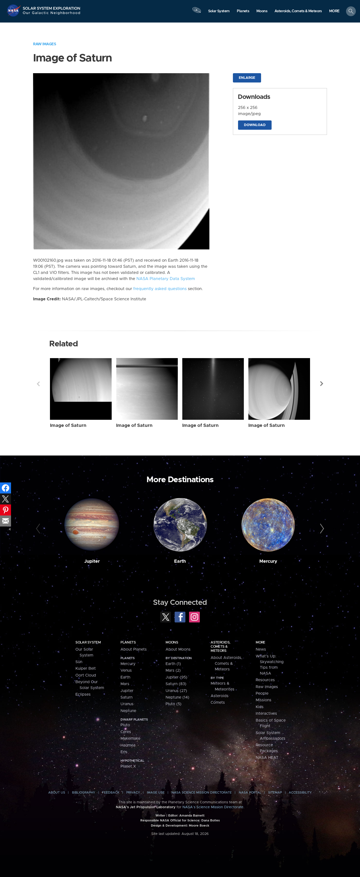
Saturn (126, 697)
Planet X (128, 766)
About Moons (178, 649)
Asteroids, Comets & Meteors (220, 647)
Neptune (128, 711)
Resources (265, 680)
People (262, 693)
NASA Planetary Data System (165, 279)
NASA (14, 10)
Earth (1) (173, 664)
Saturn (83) (176, 684)
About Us (56, 792)
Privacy (133, 792)
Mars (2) (173, 670)
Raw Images (44, 44)
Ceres (125, 732)
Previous (38, 384)
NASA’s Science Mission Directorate (212, 807)
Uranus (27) (176, 691)
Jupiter (92, 561)
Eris (123, 752)
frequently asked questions (160, 289)
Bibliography (83, 792)
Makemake (130, 738)
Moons (172, 642)
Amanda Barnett (191, 815)
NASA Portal (250, 792)
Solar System (88, 642)
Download (255, 125)
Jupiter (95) (176, 677)
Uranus (126, 704)
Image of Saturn (68, 425)
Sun (78, 662)
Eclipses (83, 694)
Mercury (268, 561)
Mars (124, 684)
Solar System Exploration (52, 7)
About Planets (133, 649)
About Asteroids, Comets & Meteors (226, 663)
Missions (263, 700)
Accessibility (300, 792)
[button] (334, 11)
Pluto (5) (173, 704)
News (261, 649)
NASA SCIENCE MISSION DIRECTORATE (201, 792)
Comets (218, 702)
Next (321, 384)
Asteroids (219, 696)
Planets (128, 642)
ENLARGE (247, 78)
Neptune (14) (177, 697)
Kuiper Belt (85, 668)
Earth (180, 561)
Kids (260, 707)
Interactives (266, 713)
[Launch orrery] (197, 12)
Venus (126, 670)
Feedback (110, 792)
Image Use (156, 792)
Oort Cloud (85, 675)
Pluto (125, 725)
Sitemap (275, 792)
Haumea (127, 745)
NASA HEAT (267, 758)
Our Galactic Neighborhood (52, 14)
